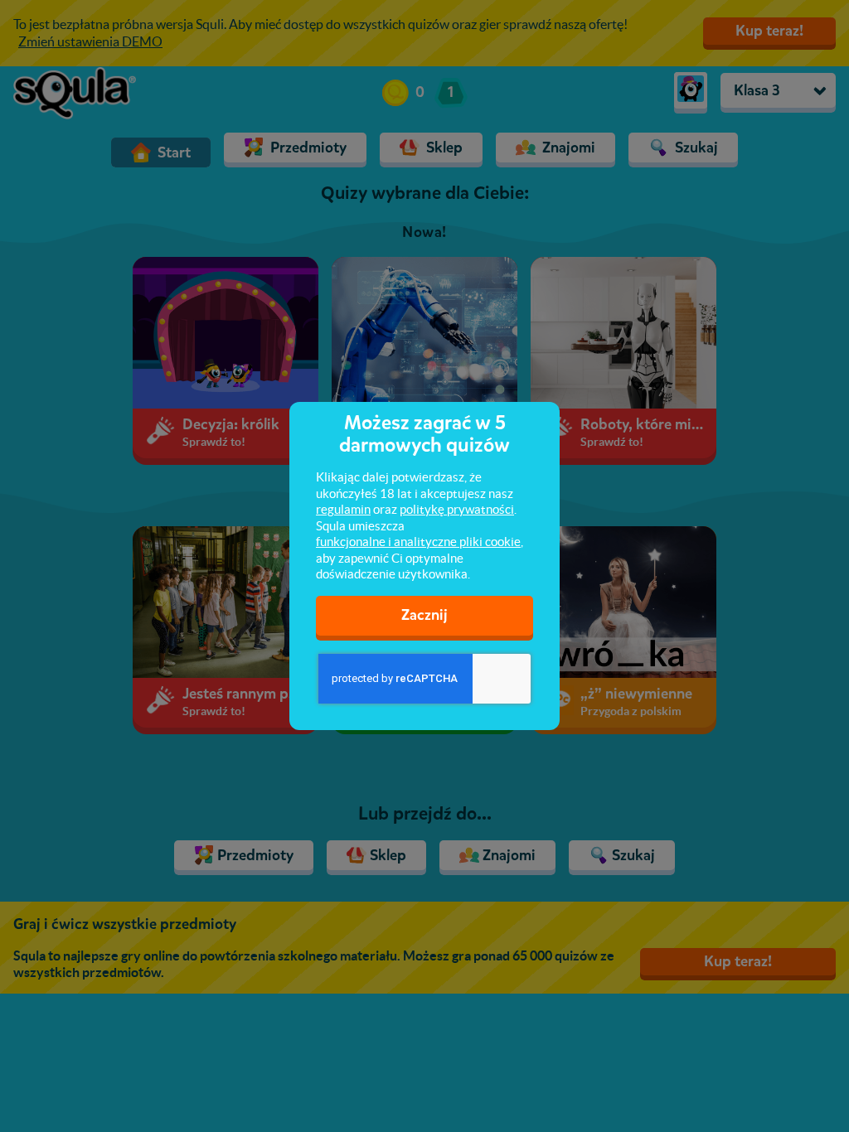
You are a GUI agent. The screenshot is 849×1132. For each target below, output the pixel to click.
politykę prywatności (457, 509)
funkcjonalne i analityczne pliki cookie (418, 542)
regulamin (343, 509)
